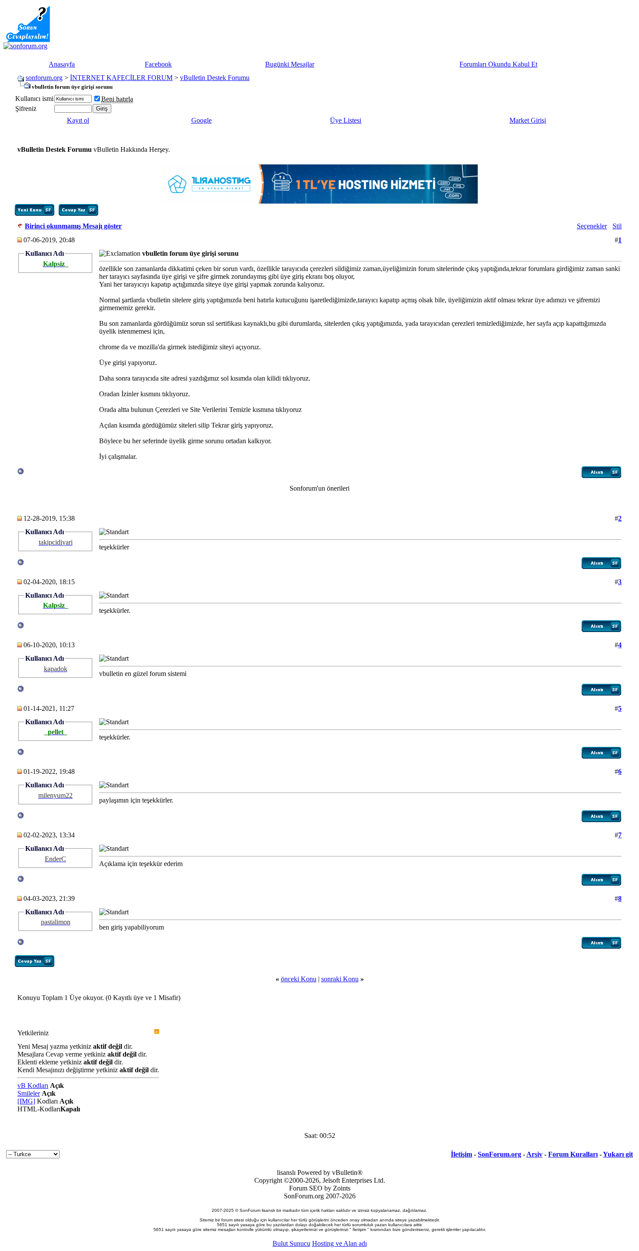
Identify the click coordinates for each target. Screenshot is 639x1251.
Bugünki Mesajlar (289, 64)
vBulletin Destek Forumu (215, 77)
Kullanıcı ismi (34, 98)
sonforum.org (44, 77)
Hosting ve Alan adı (339, 1243)
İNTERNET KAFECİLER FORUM (121, 77)
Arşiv (534, 1154)
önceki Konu (298, 979)
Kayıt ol (78, 120)
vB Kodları (32, 1085)
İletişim (461, 1154)
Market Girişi (527, 120)
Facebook (158, 64)
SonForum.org (499, 1154)
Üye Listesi (345, 120)
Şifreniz (26, 108)
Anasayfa (62, 64)
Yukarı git (618, 1154)
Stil (617, 226)
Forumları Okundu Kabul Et (498, 64)
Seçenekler (592, 226)
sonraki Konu (340, 979)
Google (201, 120)
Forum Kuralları (573, 1154)
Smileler (28, 1093)
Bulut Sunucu (291, 1243)
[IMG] (26, 1101)
